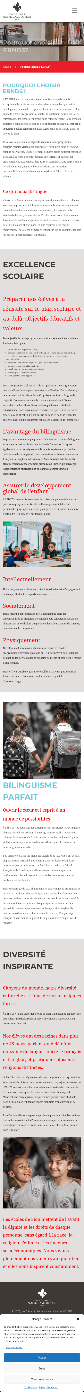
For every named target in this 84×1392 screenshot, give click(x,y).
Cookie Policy (30, 1387)
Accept (42, 1357)
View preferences (42, 1379)
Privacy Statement (48, 1387)
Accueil (7, 66)
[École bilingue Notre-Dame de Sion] (26, 11)
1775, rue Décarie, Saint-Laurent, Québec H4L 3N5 (43, 1311)
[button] (78, 1319)
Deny (42, 1368)
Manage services (14, 1347)
